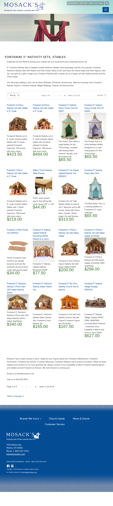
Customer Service (55, 424)
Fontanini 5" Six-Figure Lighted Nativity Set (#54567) (69, 173)
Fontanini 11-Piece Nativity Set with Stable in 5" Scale (17, 108)
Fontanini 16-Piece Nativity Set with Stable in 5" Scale (43, 108)
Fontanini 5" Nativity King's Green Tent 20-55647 (68, 108)
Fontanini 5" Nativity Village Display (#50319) (93, 286)
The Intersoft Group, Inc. (29, 472)
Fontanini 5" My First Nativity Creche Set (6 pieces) (68, 286)
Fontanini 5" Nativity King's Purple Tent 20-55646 (94, 108)
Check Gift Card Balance (15, 461)
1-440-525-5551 (21, 451)
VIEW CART (84, 3)
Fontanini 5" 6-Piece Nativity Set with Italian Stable (69, 233)
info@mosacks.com (15, 454)
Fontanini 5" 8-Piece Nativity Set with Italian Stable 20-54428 (94, 233)
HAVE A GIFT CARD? (96, 3)
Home (27, 461)
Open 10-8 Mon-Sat (38, 461)
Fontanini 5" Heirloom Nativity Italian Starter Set (42, 286)
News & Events (81, 419)
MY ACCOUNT (73, 3)
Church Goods (57, 419)
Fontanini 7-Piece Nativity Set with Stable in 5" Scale (17, 173)
